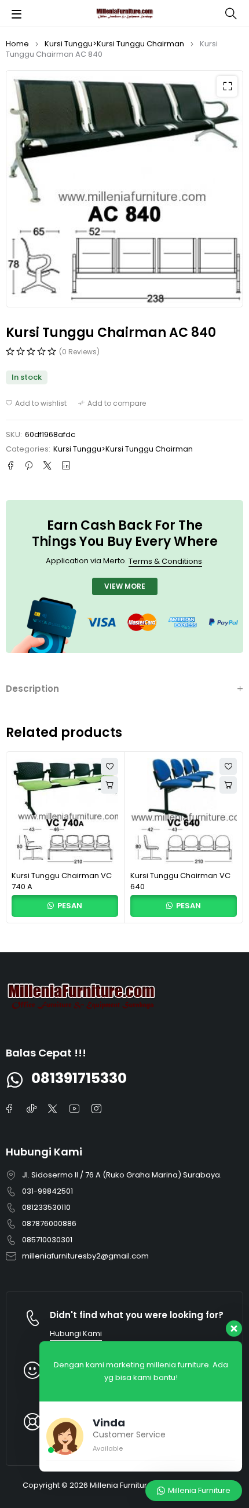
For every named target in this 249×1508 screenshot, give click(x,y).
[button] (227, 86)
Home (17, 43)
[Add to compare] (112, 403)
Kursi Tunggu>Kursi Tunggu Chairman (114, 43)
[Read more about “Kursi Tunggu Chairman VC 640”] (228, 785)
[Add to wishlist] (36, 403)
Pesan (69, 905)
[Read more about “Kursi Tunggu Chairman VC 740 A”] (109, 785)
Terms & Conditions (165, 561)
